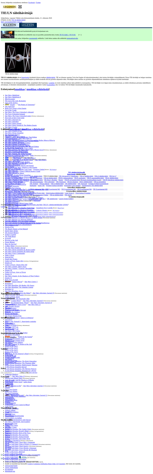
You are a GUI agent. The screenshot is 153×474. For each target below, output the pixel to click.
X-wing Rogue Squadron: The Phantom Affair (20, 363)
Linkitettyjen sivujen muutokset (15, 396)
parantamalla (33, 38)
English (7, 429)
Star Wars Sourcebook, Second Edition (17, 143)
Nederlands (8, 441)
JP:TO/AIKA (64, 35)
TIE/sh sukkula (44, 184)
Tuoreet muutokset (11, 360)
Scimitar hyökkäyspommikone (98, 184)
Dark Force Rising (11, 391)
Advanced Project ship (37, 193)
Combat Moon (16, 301)
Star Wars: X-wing (11, 127)
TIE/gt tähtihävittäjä (36, 180)
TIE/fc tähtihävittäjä (111, 178)
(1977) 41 (11, 327)
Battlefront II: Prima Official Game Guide (19, 203)
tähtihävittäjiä (50, 77)
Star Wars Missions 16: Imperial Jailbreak (19, 219)
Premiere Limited (39, 169)
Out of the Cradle (11, 110)
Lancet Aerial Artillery (66, 199)
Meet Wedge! (17, 158)
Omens (7, 388)
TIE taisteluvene (52, 199)
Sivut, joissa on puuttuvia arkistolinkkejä (18, 225)
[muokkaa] (36, 200)
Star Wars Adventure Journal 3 (33, 386)
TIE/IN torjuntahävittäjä (72, 180)
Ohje (6, 364)
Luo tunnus (8, 343)
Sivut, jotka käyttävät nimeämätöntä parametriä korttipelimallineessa (27, 223)
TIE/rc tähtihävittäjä (85, 182)
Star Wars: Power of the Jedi (14, 156)
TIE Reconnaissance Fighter (39, 195)
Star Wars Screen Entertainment (15, 184)
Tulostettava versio (11, 400)
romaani (15, 114)
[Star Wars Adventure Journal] (7, 301)
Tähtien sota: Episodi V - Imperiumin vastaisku (20, 321)
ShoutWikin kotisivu (11, 412)
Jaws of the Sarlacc (11, 103)
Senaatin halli (9, 381)
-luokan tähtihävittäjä (54, 193)
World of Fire (9, 227)
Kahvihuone (9, 355)
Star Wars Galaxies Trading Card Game (18, 198)
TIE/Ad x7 (112, 176)
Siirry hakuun (17, 22)
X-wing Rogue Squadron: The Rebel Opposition (21, 361)
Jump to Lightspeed (26, 318)
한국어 (7, 439)
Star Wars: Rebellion (12, 121)
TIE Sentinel (34, 184)
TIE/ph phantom (72, 182)
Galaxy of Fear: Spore (12, 297)
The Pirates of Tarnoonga (26, 105)
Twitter (38, 2)
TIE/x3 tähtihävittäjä (101, 176)
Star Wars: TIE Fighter (12, 331)
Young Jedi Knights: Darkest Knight (17, 437)
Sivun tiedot (9, 404)
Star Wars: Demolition (12, 335)
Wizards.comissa (29, 212)
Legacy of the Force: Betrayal (15, 452)
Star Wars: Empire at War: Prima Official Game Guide (23, 199)
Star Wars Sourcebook (12, 139)
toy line (11, 135)
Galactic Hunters (37, 198)
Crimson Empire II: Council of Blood (17, 405)
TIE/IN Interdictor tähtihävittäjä (113, 180)
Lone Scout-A (69, 193)
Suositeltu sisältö (10, 357)
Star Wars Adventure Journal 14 (41, 303)
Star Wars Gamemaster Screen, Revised (18, 154)
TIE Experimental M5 (100, 189)
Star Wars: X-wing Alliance (14, 342)
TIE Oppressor (61, 182)
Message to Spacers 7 (16, 214)
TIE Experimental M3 (68, 189)
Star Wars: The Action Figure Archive (17, 162)
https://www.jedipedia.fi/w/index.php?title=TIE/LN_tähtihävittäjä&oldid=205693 (41, 205)
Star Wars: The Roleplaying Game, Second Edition (22, 141)
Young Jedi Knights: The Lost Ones (16, 435)
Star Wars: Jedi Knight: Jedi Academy (17, 422)
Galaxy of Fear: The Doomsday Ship (17, 299)
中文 (6, 451)
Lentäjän (51, 83)
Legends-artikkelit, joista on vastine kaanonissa (20, 221)
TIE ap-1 (42, 199)
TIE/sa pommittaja (100, 182)
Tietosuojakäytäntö (11, 466)
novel (14, 340)
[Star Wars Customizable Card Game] (6, 169)
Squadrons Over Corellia (44, 208)
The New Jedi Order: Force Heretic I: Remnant (20, 448)
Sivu (6, 302)
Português (8, 447)
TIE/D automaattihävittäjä (95, 178)
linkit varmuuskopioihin (56, 212)
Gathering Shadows (11, 374)
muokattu (75, 176)
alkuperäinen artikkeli (42, 212)
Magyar (7, 435)
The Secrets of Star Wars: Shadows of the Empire (21, 167)
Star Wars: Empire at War (13, 131)
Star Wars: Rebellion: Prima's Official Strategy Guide (22, 171)
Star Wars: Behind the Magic (14, 173)
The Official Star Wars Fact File (15, 196)
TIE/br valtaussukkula (65, 178)
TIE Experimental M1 (37, 189)
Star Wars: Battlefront (12, 95)
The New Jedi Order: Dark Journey (17, 446)
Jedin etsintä (9, 406)
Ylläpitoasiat (9, 384)
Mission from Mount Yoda (13, 378)
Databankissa (23, 216)
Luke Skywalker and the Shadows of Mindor (19, 380)
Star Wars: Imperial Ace (13, 120)
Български (8, 424)
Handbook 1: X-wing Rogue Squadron (17, 175)
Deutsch (7, 428)
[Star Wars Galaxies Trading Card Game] (6, 208)
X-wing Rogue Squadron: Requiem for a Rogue (20, 371)
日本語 (7, 437)
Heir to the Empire (11, 389)
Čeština (7, 426)
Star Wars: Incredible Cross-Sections (17, 179)
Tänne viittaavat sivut (12, 394)
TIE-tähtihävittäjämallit (76, 172)
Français (8, 433)
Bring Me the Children (12, 312)
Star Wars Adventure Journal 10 (43, 293)
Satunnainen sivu (10, 362)
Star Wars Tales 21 (34, 304)
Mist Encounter (10, 99)
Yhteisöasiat (9, 383)
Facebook (31, 2)
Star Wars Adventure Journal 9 (33, 301)
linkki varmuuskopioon (48, 216)
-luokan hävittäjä (54, 185)
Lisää (7, 325)
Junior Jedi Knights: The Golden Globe (18, 429)
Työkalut (8, 327)
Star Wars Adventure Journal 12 (36, 395)
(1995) (19, 148)
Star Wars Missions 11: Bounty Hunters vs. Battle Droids (23, 218)
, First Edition (21, 137)
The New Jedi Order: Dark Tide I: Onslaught (20, 442)
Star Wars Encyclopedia (13, 188)
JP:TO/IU (72, 35)
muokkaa (20, 89)
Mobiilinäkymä (10, 471)
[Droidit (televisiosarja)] (7, 105)
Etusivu (7, 353)
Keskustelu (8, 339)
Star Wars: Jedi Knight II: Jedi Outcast (18, 420)
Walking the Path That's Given (16, 304)
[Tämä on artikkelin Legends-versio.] (28, 25)
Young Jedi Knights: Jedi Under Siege (17, 438)
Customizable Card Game (20, 169)
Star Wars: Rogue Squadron (14, 133)
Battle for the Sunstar (25, 337)
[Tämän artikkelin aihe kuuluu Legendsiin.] (10, 8)
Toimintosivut (9, 398)
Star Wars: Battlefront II (13, 97)
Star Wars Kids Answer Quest (23, 160)
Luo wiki (8, 414)
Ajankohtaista (9, 358)
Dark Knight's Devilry (12, 306)
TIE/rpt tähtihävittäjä (56, 195)
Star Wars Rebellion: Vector (14, 291)
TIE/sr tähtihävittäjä (57, 184)
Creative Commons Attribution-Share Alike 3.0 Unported (46, 464)
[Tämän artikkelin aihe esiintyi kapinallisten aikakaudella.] (20, 8)
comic (18, 116)
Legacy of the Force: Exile (13, 454)
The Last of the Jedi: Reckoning (15, 101)
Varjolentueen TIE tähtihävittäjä (92, 185)
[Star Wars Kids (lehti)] (8, 158)
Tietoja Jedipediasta (11, 467)
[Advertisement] (16, 258)
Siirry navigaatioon (7, 22)
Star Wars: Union (11, 427)
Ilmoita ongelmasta (11, 314)
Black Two (61, 208)
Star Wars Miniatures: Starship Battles (17, 190)
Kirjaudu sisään (10, 345)
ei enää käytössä (36, 216)
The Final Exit (9, 106)
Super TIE (41, 185)
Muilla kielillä (9, 329)
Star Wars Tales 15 (25, 138)
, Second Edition (22, 146)
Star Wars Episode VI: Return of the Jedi (18, 344)
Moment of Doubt (11, 325)
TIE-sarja (8, 214)
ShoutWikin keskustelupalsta (14, 416)
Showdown (8, 319)
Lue (6, 306)
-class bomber (72, 185)
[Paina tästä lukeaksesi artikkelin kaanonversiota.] (10, 25)
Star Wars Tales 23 (18, 376)
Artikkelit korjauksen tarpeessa (15, 212)
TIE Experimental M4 (84, 189)
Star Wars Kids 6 (40, 160)
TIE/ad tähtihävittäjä (50, 178)
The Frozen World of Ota (13, 316)
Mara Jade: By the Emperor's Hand (17, 354)
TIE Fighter (53, 169)
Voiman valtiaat (10, 410)
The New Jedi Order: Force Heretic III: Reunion (21, 450)
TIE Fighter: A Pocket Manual (15, 183)
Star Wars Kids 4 (29, 158)
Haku (3, 368)
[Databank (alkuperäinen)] (7, 216)
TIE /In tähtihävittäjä (18, 20)
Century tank (34, 199)
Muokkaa (8, 308)
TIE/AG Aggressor (36, 178)
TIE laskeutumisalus (36, 182)
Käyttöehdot (9, 469)
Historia (7, 312)
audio (32, 155)
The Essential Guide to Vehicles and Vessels (19, 165)
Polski (7, 445)
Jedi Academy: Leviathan (13, 418)
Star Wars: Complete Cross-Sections (17, 181)
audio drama (28, 382)
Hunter (60, 180)
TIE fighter (14, 216)
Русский (8, 449)
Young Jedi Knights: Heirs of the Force (18, 433)
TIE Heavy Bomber (50, 180)
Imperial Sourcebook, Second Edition (17, 145)
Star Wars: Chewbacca (12, 440)
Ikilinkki (8, 402)
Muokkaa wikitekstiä (12, 310)
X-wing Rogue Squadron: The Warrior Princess (20, 369)
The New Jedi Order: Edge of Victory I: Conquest (21, 444)
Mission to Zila (16, 386)
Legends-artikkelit (11, 210)
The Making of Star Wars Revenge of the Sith (19, 192)
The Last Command (11, 393)
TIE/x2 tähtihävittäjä (86, 176)
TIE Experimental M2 (52, 189)
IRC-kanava (9, 386)
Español (7, 431)
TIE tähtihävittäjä (70, 184)
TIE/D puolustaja (79, 178)
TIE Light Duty (49, 182)
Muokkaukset (9, 341)
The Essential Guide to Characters (16, 150)
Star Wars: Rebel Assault (13, 123)
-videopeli (19, 112)
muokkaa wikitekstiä (38, 89)
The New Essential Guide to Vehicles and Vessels (21, 177)
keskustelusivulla (72, 38)
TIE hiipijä (68, 195)
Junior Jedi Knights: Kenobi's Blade (17, 431)
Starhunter (33, 185)
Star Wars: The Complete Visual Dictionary (19, 194)
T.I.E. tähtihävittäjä (36, 176)
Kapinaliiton (51, 85)
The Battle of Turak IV (12, 201)
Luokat (3, 206)
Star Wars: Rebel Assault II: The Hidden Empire (21, 125)
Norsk (7, 443)
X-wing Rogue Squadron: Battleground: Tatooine (21, 365)
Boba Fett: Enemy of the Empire (15, 108)
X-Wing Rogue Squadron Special (16, 367)
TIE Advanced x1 (65, 176)
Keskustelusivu (10, 304)
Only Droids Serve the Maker (20, 293)
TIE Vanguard (82, 184)
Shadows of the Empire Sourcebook (16, 152)
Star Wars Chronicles (12, 186)
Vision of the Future (11, 425)
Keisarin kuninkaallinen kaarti (91, 180)
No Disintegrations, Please (19, 303)
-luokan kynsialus (82, 193)
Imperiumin (25, 77)
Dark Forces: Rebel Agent (13, 382)
